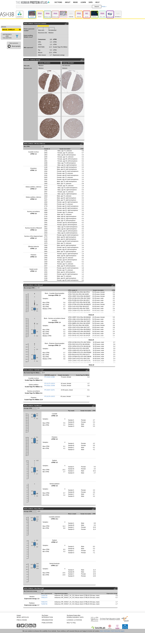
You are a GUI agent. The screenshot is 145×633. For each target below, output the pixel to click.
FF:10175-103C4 (49, 383)
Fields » (104, 6)
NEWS (75, 2)
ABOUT (67, 2)
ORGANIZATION (47, 620)
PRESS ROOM (22, 620)
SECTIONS (58, 2)
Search (96, 6)
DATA (91, 2)
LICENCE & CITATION (74, 620)
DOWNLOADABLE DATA (75, 617)
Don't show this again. (118, 631)
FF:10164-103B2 (49, 377)
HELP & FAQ (71, 623)
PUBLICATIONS (47, 623)
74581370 (44, 597)
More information (105, 631)
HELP (97, 2)
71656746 (44, 595)
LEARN (83, 2)
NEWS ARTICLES (23, 617)
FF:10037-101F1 (49, 390)
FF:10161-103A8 (49, 385)
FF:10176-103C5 (49, 396)
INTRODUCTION (47, 617)
